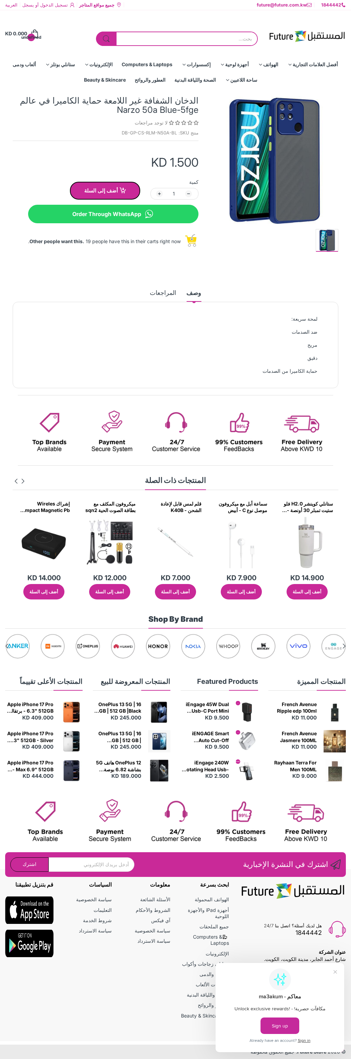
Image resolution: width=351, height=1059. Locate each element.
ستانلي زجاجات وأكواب (205, 964)
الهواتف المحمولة (212, 899)
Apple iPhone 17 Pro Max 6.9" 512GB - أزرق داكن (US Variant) (30, 766)
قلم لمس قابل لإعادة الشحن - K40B (181, 507)
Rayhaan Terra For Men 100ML (295, 766)
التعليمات (103, 910)
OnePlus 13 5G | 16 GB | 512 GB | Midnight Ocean (119, 736)
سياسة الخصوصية (152, 930)
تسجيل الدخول (53, 5)
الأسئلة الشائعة (155, 899)
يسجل (28, 5)
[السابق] (16, 481)
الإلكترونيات (217, 953)
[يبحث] (106, 39)
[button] (183, 123)
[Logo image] (333, 646)
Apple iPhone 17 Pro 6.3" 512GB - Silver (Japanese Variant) (30, 736)
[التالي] (23, 481)
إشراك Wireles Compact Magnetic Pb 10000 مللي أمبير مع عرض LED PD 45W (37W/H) (44, 507)
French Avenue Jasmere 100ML (298, 736)
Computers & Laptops (211, 940)
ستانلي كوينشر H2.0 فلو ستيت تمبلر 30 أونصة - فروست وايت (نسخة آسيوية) (308, 507)
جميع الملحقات (214, 926)
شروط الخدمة (97, 920)
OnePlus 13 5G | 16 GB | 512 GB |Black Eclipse (119, 707)
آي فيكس (160, 920)
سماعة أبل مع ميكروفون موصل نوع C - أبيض (243, 507)
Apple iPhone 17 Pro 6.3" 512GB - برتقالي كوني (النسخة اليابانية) (30, 707)
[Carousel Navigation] (19, 481)
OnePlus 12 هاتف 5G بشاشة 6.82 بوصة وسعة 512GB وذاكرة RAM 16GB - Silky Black (118, 766)
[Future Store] (307, 33)
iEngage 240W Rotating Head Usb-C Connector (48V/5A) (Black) (206, 766)
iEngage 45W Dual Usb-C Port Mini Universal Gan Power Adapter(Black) (207, 707)
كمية (193, 182)
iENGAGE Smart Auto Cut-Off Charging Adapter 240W (208, 736)
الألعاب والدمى (214, 974)
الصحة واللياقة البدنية (208, 995)
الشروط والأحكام (153, 910)
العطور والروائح (213, 1005)
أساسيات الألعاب (212, 984)
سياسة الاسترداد (153, 941)
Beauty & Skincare (201, 1016)
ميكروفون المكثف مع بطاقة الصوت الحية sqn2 (110, 507)
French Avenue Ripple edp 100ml (297, 707)
